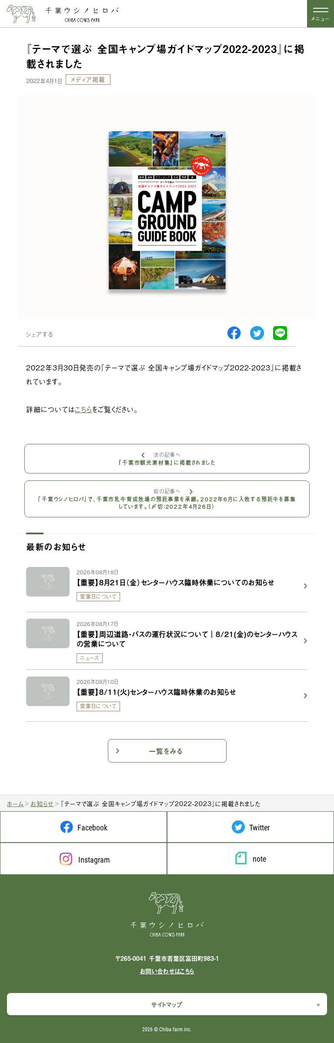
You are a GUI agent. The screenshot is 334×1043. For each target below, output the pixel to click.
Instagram (94, 859)
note (259, 858)
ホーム (15, 803)
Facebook (92, 827)
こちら (83, 409)
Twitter (259, 827)
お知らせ (42, 803)
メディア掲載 (88, 78)
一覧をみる (166, 751)
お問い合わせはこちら (167, 971)
